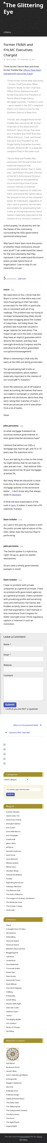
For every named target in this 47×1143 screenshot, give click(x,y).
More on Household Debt (25, 725)
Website (8, 665)
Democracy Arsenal (13, 820)
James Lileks (11, 843)
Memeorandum (12, 863)
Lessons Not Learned (19, 732)
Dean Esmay (11, 976)
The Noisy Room (12, 1114)
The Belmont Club (13, 890)
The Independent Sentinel (16, 1110)
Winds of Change (13, 1027)
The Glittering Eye (13, 1106)
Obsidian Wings (12, 871)
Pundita (9, 878)
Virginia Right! (11, 1126)
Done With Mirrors (13, 831)
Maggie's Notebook (14, 1083)
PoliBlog (9, 992)
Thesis (39, 1136)
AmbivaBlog (10, 937)
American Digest (12, 941)
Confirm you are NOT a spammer (21, 708)
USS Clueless (11, 1023)
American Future (12, 945)
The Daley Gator (12, 1102)
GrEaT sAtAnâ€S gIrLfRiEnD (17, 1075)
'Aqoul (8, 925)
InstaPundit (10, 839)
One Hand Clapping (13, 988)
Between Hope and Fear (15, 949)
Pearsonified (24, 1136)
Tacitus (9, 1015)
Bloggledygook (12, 952)
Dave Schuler (10, 519)
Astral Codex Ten (13, 816)
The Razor (10, 1118)
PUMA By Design (12, 1095)
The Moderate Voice (14, 902)
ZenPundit (10, 910)
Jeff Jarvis (9, 847)
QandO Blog (11, 1000)
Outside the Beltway (14, 875)
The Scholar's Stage (14, 906)
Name (7, 644)
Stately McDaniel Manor (15, 1098)
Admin (24, 1139)
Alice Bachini (11, 933)
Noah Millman (11, 984)
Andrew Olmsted (12, 812)
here (13, 505)
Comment (8, 675)
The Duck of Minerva (14, 894)
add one (22, 278)
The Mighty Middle (13, 1019)
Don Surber (10, 827)
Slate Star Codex (12, 1007)
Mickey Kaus (11, 867)
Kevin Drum (10, 855)
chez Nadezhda (12, 964)
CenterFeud (10, 960)
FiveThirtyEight (12, 835)
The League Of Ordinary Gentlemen (20, 898)
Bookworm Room (13, 1067)
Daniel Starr (10, 972)
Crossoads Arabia (13, 968)
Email (7, 654)
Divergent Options (13, 823)
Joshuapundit (11, 1079)
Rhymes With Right (13, 1003)
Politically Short (12, 1091)
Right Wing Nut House (14, 882)
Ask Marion (10, 1063)
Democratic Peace (13, 980)
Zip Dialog (10, 1031)
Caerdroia (10, 956)
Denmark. (16, 494)
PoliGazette (10, 996)
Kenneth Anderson (13, 851)
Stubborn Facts (12, 1011)
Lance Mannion (12, 859)
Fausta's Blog (11, 1071)
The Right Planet (12, 1122)
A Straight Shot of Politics (16, 929)
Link (12, 289)
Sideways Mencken (13, 886)
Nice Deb (9, 1087)
